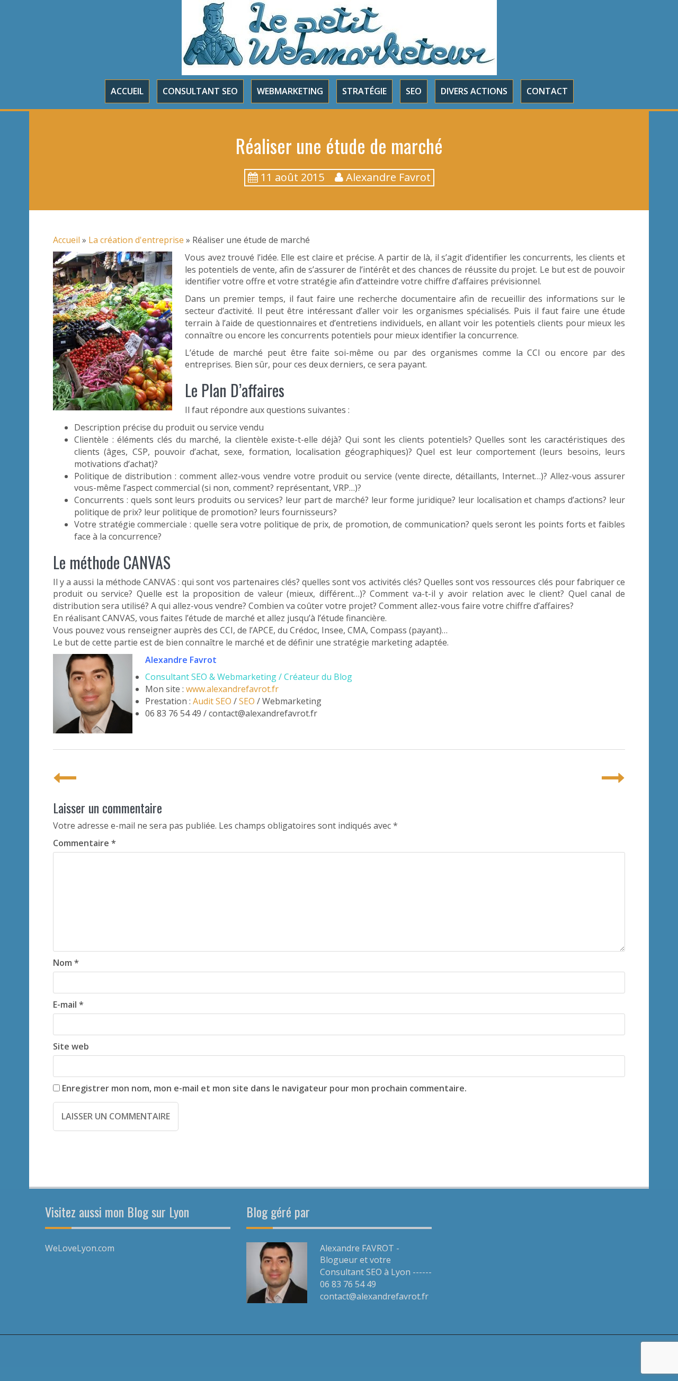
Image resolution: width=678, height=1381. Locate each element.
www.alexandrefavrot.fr (232, 689)
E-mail (68, 1004)
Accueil (127, 91)
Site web (71, 1046)
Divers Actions (474, 91)
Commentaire (84, 843)
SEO (414, 91)
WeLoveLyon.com (79, 1248)
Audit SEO (212, 701)
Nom (66, 963)
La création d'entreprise (136, 240)
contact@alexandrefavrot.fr (374, 1296)
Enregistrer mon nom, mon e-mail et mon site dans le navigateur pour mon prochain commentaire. (264, 1088)
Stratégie (364, 91)
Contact (547, 91)
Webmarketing (290, 91)
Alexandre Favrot (388, 177)
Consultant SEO (200, 91)
